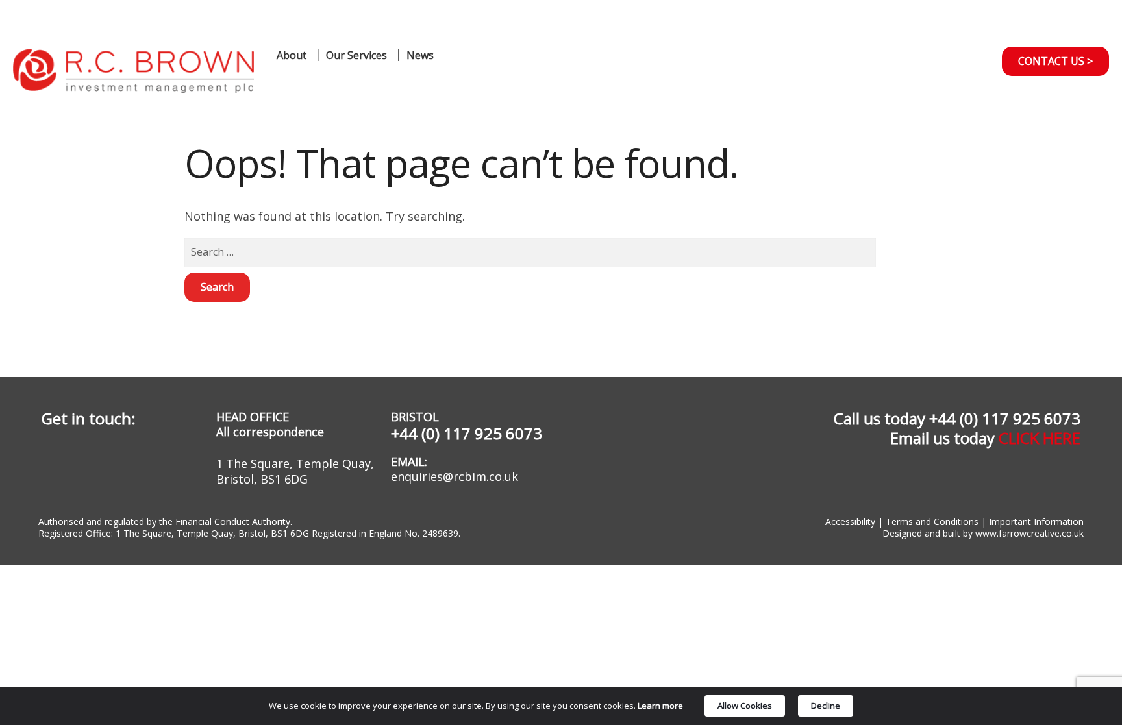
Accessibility (850, 521)
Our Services (356, 55)
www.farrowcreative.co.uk (1029, 533)
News (420, 55)
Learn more (660, 705)
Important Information (1035, 521)
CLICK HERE (1039, 438)
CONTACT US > (1055, 61)
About (291, 55)
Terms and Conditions (932, 521)
